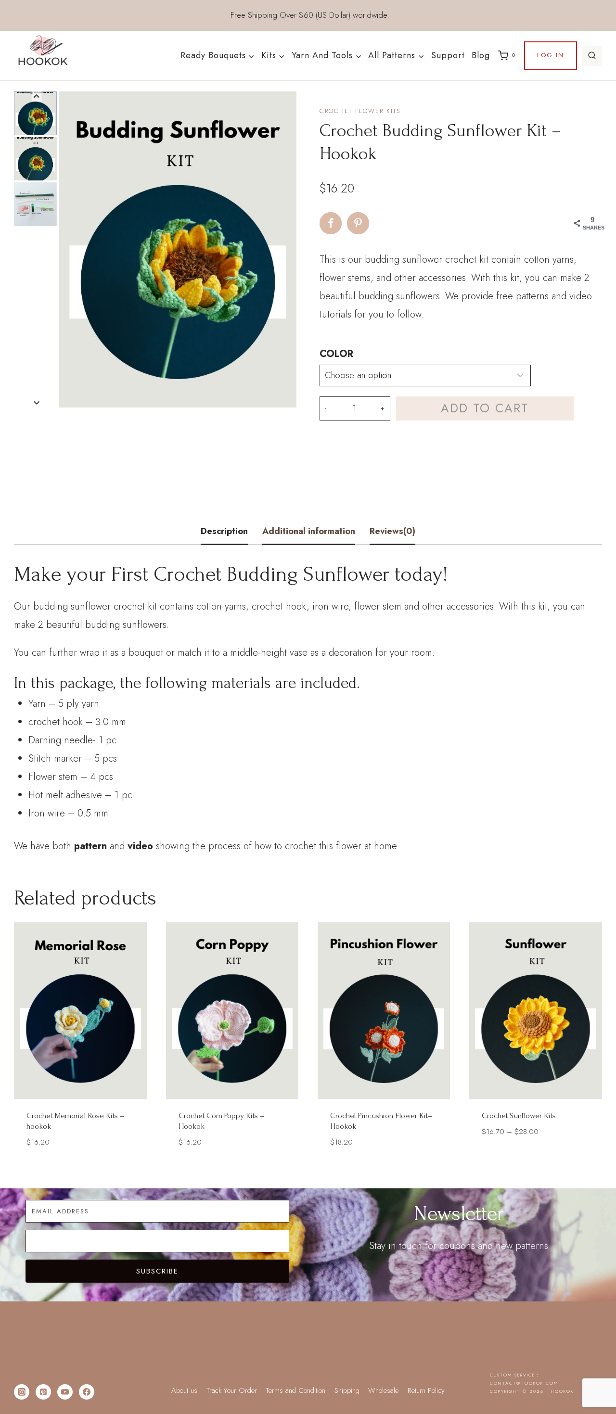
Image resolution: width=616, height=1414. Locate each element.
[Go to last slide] (37, 96)
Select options (536, 1160)
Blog (481, 55)
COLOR (336, 354)
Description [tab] (224, 531)
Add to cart (484, 408)
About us (184, 1390)
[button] (35, 113)
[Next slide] (37, 402)
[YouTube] (65, 1392)
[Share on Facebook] (331, 223)
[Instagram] (21, 1392)
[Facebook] (86, 1392)
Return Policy (426, 1390)
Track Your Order (231, 1390)
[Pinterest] (43, 1392)
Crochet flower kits (360, 110)
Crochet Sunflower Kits (519, 1115)
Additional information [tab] (308, 531)
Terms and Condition (295, 1390)
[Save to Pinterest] (358, 223)
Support (448, 55)
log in (550, 55)
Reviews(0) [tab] (392, 531)
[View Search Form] (592, 56)
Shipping (346, 1390)
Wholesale (383, 1390)
